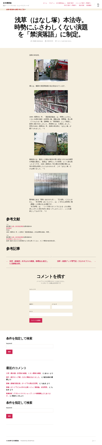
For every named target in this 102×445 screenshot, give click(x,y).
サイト (31, 311)
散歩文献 (81, 5)
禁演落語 (8, 228)
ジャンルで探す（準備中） (83, 3)
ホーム (45, 3)
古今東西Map (60, 3)
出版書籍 (88, 5)
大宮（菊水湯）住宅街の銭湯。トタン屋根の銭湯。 (24, 373)
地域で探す (70, 3)
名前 (31, 304)
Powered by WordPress (27, 440)
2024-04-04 (50, 41)
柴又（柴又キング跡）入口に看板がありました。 (23, 377)
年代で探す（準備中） (70, 5)
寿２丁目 (21, 9)
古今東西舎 (7, 3)
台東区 (16, 9)
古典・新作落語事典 (17, 226)
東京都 (12, 9)
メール (54, 304)
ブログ (51, 3)
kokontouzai (40, 41)
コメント (32, 289)
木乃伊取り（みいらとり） (14, 239)
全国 (7, 9)
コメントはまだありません (64, 41)
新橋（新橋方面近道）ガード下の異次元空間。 (22, 383)
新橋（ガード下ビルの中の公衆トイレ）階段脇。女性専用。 (27, 387)
